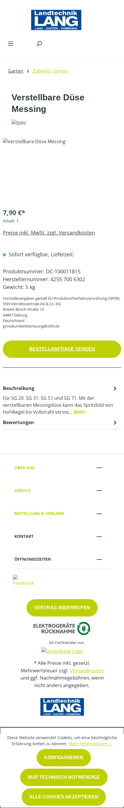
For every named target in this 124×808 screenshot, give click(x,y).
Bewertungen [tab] (18, 422)
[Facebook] (23, 580)
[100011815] (62, 170)
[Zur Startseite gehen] (56, 18)
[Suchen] (39, 43)
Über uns (24, 467)
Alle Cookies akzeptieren (63, 796)
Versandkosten (87, 670)
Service (22, 490)
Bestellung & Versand (39, 513)
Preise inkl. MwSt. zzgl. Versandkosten (49, 232)
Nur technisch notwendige (64, 777)
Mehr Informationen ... (90, 743)
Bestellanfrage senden (62, 349)
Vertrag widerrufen (62, 607)
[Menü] (10, 43)
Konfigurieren (63, 757)
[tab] (60, 400)
